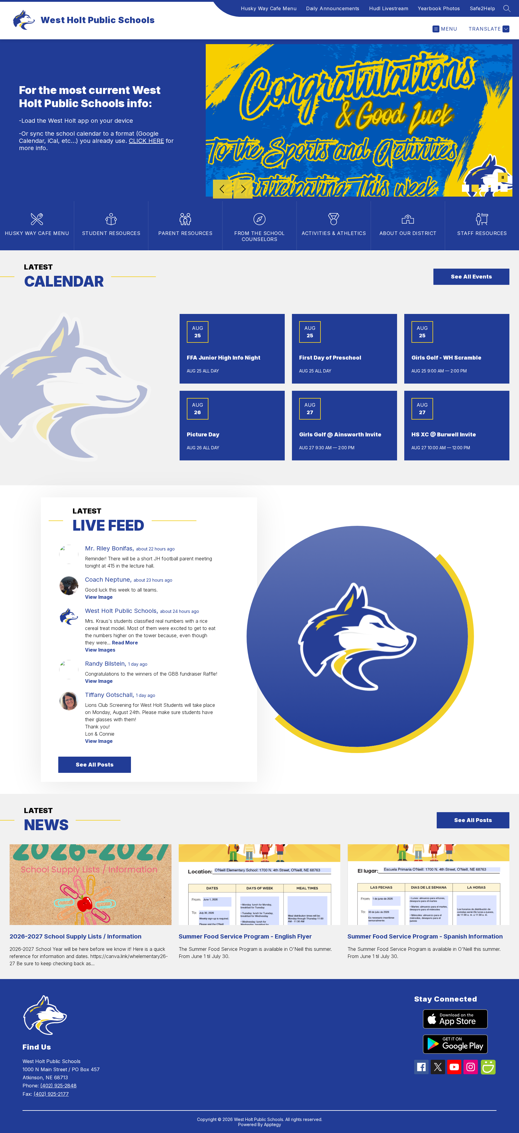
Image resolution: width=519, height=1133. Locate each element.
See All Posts (95, 764)
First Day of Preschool (330, 357)
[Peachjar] (488, 1073)
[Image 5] (504, 188)
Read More (125, 643)
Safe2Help (482, 8)
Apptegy (272, 1124)
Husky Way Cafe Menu (269, 8)
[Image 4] (494, 188)
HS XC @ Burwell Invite (443, 434)
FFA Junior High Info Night (223, 357)
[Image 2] (475, 188)
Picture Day (203, 434)
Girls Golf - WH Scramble (446, 357)
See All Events (471, 276)
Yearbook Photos (439, 8)
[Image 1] (465, 188)
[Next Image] (243, 189)
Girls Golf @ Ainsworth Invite (340, 434)
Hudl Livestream (388, 8)
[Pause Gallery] (503, 178)
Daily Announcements (333, 8)
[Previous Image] (222, 189)
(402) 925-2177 (51, 1094)
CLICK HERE (146, 140)
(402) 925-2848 (58, 1086)
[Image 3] (484, 188)
